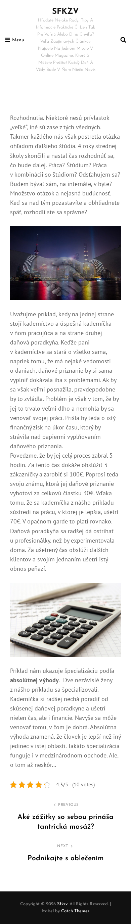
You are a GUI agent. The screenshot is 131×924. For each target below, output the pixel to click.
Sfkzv (65, 12)
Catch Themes (75, 911)
